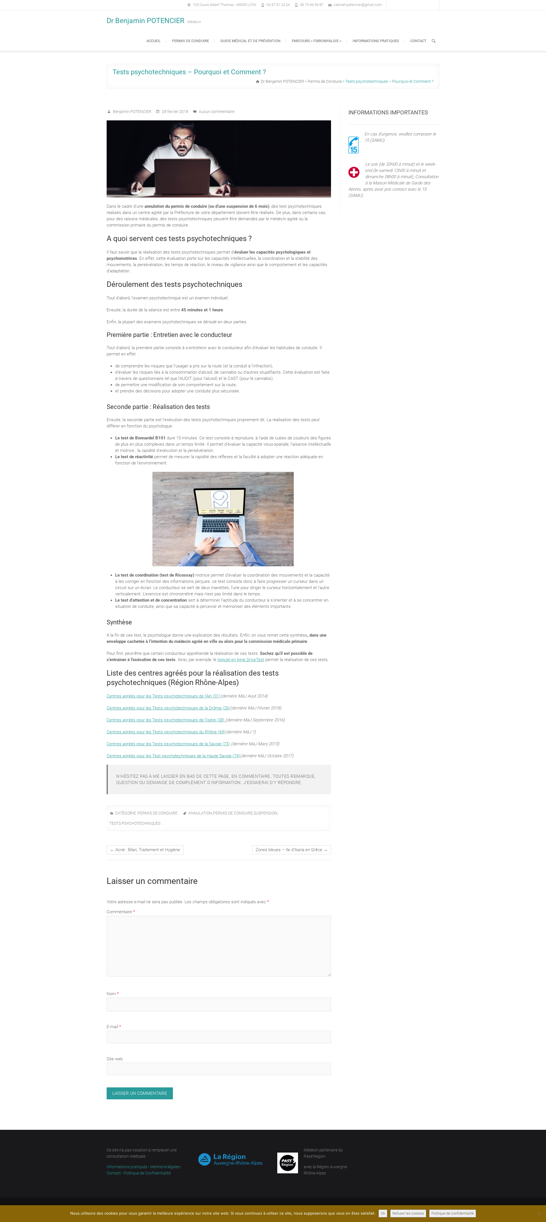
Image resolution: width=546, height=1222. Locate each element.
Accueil (153, 41)
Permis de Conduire (157, 813)
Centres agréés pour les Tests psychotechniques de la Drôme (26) (168, 708)
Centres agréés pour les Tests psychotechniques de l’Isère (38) (166, 720)
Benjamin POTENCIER (131, 111)
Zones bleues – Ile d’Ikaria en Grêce (292, 849)
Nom (113, 993)
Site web (115, 1058)
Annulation (200, 813)
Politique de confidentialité (452, 1213)
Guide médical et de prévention (250, 41)
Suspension (265, 813)
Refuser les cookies (408, 1213)
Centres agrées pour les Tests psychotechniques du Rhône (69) (166, 732)
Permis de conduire (190, 41)
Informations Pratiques (376, 41)
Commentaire (121, 911)
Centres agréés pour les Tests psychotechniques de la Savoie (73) (168, 743)
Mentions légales (165, 1167)
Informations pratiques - (128, 1167)
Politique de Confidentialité (147, 1173)
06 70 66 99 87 (311, 5)
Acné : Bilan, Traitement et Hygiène (145, 849)
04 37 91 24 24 (278, 5)
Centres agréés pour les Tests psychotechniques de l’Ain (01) (163, 696)
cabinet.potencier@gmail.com (358, 5)
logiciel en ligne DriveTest (241, 659)
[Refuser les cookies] (539, 1214)
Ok (383, 1213)
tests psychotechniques (134, 823)
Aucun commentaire (216, 111)
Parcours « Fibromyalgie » (316, 41)
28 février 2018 (174, 111)
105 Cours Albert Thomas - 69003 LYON (224, 5)
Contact (418, 41)
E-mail (114, 1026)
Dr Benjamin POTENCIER (145, 21)
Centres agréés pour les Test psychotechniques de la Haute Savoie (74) (173, 755)
